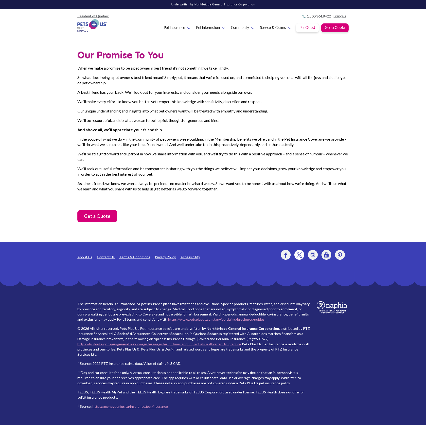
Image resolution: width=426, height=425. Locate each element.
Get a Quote (335, 28)
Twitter (299, 255)
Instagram (313, 255)
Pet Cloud (307, 28)
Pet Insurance (174, 28)
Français (340, 16)
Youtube (326, 255)
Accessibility (190, 257)
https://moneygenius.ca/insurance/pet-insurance (130, 406)
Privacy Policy (165, 257)
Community (240, 28)
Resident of (93, 16)
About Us (84, 257)
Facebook (286, 255)
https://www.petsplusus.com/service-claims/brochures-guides (216, 319)
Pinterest (340, 255)
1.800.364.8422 (319, 16)
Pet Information (208, 28)
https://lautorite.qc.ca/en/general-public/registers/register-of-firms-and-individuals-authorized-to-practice (159, 344)
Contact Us (106, 257)
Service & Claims (273, 28)
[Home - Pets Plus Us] (92, 25)
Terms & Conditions (134, 257)
